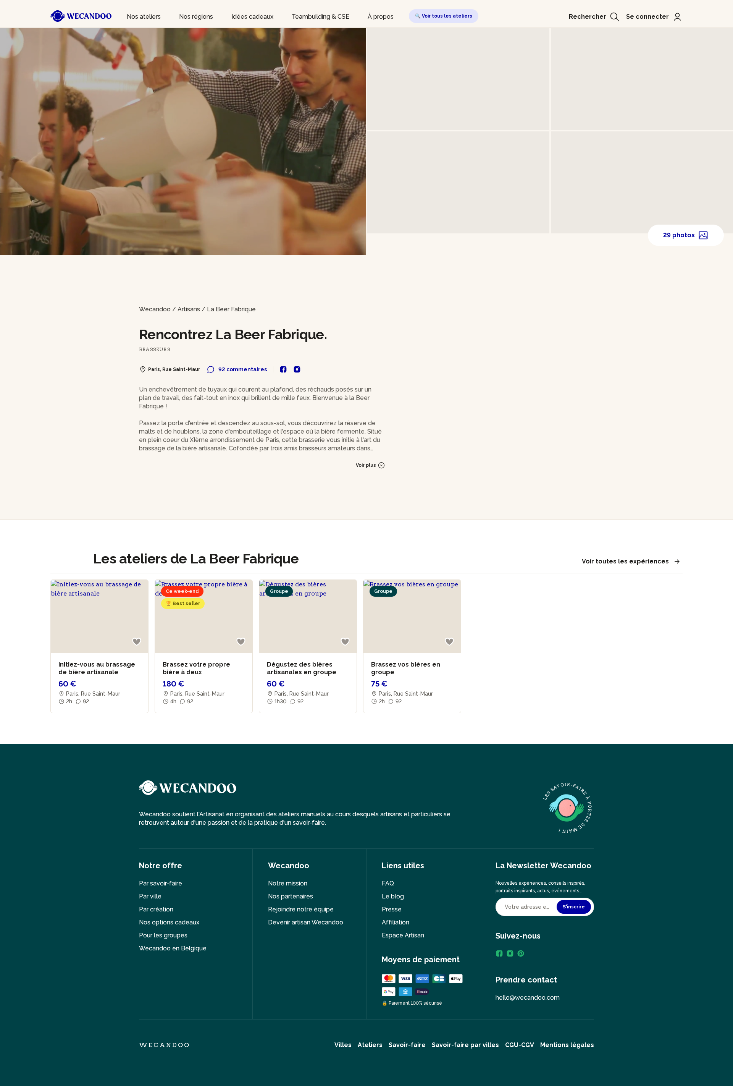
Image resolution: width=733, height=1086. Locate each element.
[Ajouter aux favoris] (136, 641)
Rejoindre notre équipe (301, 909)
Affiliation (395, 922)
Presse (392, 909)
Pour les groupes (163, 935)
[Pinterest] (521, 953)
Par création (156, 909)
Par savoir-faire (160, 883)
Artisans (189, 309)
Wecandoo (155, 309)
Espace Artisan (403, 935)
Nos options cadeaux (169, 922)
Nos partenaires (290, 896)
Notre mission (287, 883)
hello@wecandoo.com (528, 997)
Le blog (393, 896)
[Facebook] (499, 953)
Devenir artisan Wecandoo (305, 922)
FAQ (388, 883)
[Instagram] (510, 953)
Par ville (150, 896)
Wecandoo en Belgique (173, 948)
